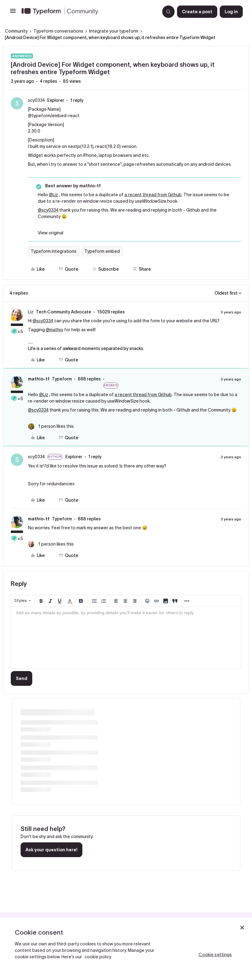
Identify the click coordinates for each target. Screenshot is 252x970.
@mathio (54, 329)
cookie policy (98, 956)
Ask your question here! (51, 849)
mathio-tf (38, 378)
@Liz (53, 194)
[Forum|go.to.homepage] (88, 11)
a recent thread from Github (153, 194)
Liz (30, 311)
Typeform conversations (58, 31)
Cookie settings (215, 954)
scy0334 (36, 100)
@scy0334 (48, 210)
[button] (13, 12)
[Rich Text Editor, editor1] (126, 637)
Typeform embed (102, 251)
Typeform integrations (54, 251)
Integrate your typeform (113, 31)
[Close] (242, 927)
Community (16, 31)
